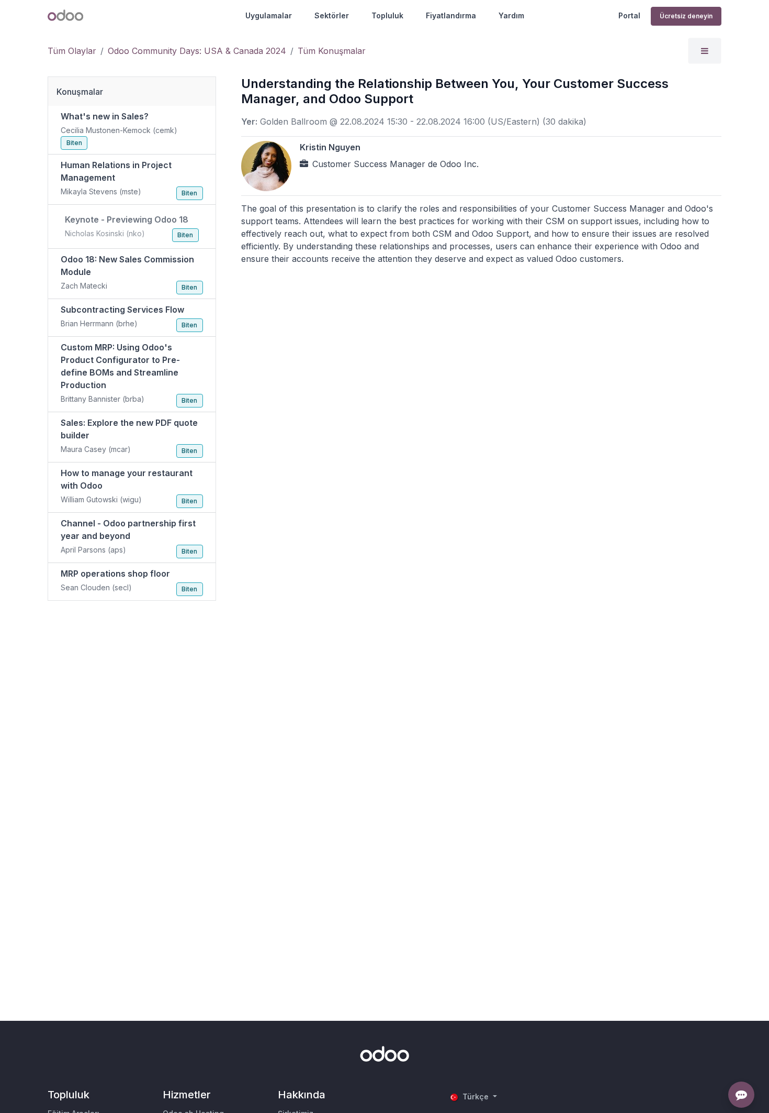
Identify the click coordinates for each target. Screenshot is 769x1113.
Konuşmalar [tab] (79, 91)
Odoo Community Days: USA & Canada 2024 (197, 51)
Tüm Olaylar (72, 51)
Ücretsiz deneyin (686, 16)
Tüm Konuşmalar (332, 51)
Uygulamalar (268, 15)
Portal (629, 15)
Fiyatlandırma (451, 15)
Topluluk (387, 15)
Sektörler (331, 15)
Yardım (511, 15)
